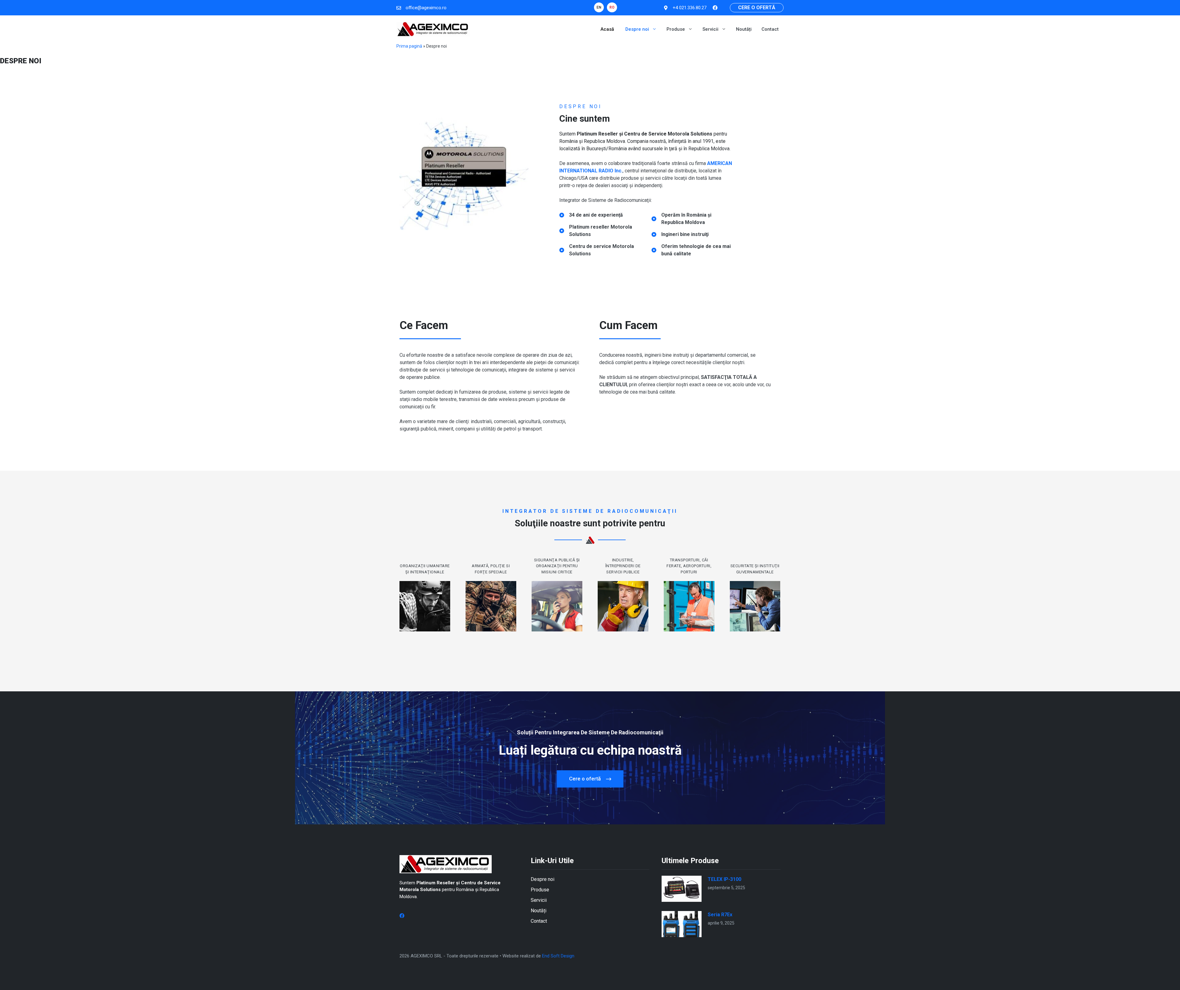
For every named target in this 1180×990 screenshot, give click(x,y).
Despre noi (637, 29)
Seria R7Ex (720, 914)
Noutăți (744, 29)
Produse (676, 29)
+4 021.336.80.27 (689, 7)
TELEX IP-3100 (724, 879)
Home (594, 29)
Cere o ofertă (756, 7)
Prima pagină (409, 46)
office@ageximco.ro (426, 7)
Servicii (710, 29)
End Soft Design (558, 956)
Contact (770, 29)
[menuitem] (599, 7)
